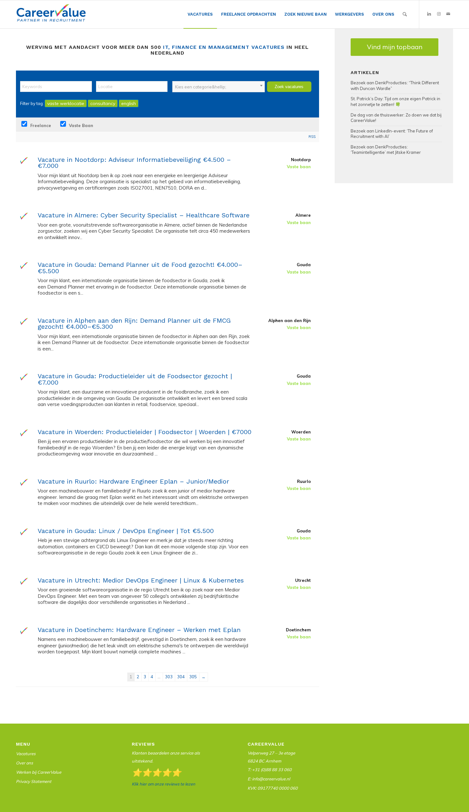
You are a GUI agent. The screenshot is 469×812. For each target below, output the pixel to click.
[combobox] (218, 86)
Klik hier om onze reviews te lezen (163, 783)
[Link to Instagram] (438, 14)
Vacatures (25, 753)
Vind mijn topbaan (394, 47)
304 (181, 676)
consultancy (102, 103)
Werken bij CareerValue (38, 772)
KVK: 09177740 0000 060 (273, 788)
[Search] (404, 14)
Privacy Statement (33, 781)
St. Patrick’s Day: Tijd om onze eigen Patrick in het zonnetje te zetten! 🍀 (395, 101)
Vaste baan (80, 125)
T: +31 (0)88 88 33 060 (270, 769)
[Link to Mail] (448, 14)
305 (193, 676)
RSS (312, 136)
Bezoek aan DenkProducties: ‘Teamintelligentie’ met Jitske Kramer (386, 149)
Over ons (24, 762)
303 (169, 676)
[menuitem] (200, 14)
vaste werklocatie (65, 103)
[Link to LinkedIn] (429, 14)
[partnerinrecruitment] (51, 16)
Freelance (40, 125)
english (128, 103)
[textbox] (218, 86)
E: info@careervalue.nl (269, 778)
